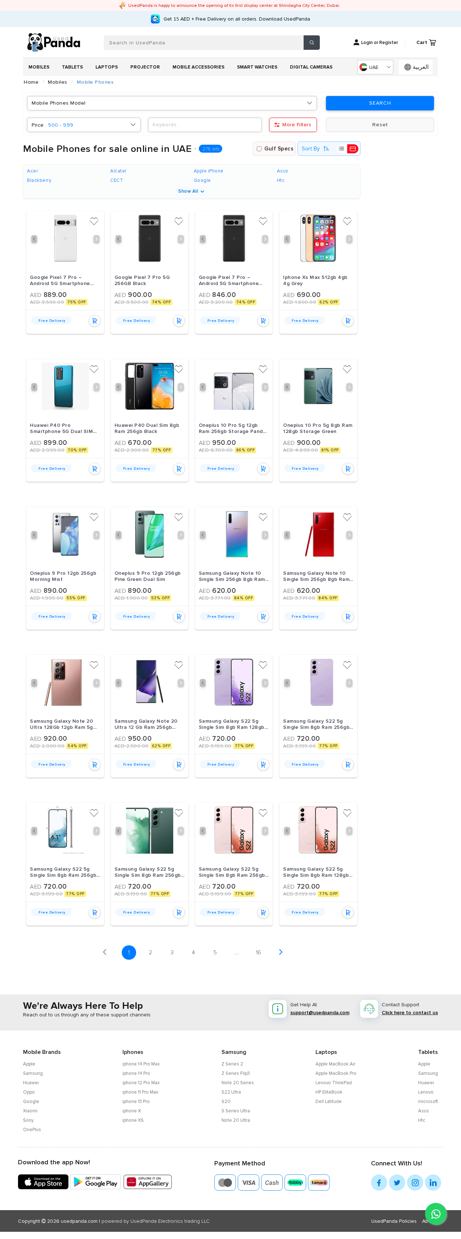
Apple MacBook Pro (336, 1073)
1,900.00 (131, 598)
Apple (29, 1064)
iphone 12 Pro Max (141, 1083)
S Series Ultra (235, 1111)
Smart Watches (257, 67)
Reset (380, 125)
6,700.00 (216, 450)
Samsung (33, 1073)
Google (31, 1101)
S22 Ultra (231, 1092)
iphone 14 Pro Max (141, 1064)
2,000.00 (47, 746)
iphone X (131, 1111)
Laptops (106, 67)
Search (380, 103)
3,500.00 (47, 302)
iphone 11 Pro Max (140, 1092)
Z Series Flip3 (235, 1073)
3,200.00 (216, 302)
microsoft (428, 1101)
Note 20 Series (237, 1083)
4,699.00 (300, 450)
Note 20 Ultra (235, 1120)
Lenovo (426, 1092)
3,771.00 (215, 598)
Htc (421, 1120)
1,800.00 (299, 302)
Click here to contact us (410, 1013)
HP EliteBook (329, 1092)
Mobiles (38, 67)
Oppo (29, 1092)
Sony (28, 1120)
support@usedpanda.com (319, 1013)
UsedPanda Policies (394, 1221)
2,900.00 (132, 450)
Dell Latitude (328, 1101)
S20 (225, 1101)
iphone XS (133, 1120)
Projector (145, 67)
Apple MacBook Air (335, 1064)
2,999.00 (47, 450)
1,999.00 (46, 598)
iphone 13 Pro (136, 1101)
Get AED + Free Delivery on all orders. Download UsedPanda (237, 19)
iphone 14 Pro (136, 1073)
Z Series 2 (232, 1064)
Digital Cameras (311, 67)
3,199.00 (215, 746)
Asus (423, 1111)
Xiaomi (30, 1111)
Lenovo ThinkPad (333, 1083)
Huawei (31, 1083)
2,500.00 (132, 746)
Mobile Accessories (198, 67)
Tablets (72, 67)
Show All (188, 191)
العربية (421, 67)
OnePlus (32, 1130)
